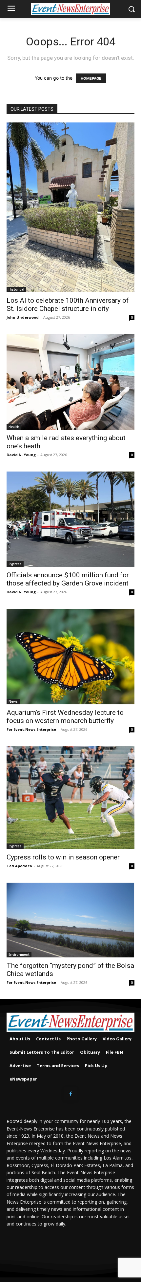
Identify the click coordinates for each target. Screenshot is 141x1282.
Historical (16, 289)
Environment (19, 954)
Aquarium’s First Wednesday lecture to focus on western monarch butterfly (65, 717)
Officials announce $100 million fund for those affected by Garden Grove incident (68, 579)
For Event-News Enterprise (31, 729)
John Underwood (23, 317)
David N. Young (21, 454)
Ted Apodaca (19, 865)
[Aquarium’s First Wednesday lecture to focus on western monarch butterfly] (70, 656)
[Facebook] (70, 1093)
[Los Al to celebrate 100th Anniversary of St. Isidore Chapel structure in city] (70, 207)
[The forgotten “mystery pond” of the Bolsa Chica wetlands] (70, 920)
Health (14, 427)
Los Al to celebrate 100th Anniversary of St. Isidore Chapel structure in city (68, 304)
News (13, 701)
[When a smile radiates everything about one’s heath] (70, 382)
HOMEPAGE (91, 78)
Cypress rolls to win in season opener (63, 857)
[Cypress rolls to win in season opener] (70, 797)
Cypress (15, 564)
